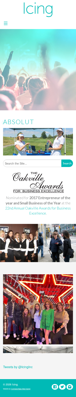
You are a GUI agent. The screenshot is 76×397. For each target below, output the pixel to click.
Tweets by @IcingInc (18, 366)
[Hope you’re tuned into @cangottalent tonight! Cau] (38, 309)
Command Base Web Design (20, 389)
